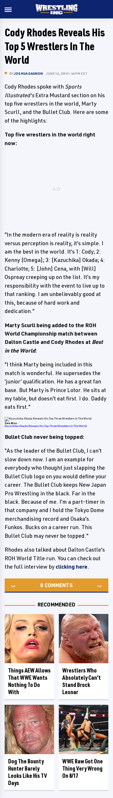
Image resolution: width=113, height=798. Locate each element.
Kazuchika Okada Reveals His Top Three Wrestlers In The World (46, 426)
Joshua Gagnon (28, 73)
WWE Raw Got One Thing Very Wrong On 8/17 (82, 768)
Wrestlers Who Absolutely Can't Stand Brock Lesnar (81, 681)
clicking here (72, 566)
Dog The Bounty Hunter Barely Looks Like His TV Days (27, 772)
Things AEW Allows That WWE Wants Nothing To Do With (29, 681)
